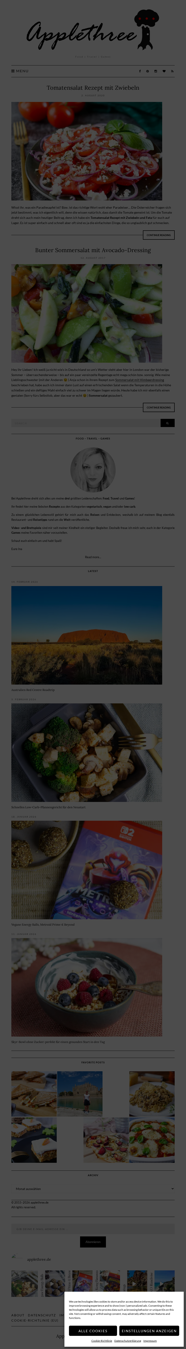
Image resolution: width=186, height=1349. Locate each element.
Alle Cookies (93, 1331)
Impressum (150, 1340)
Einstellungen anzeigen (149, 1331)
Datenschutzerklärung (127, 1340)
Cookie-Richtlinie (101, 1340)
